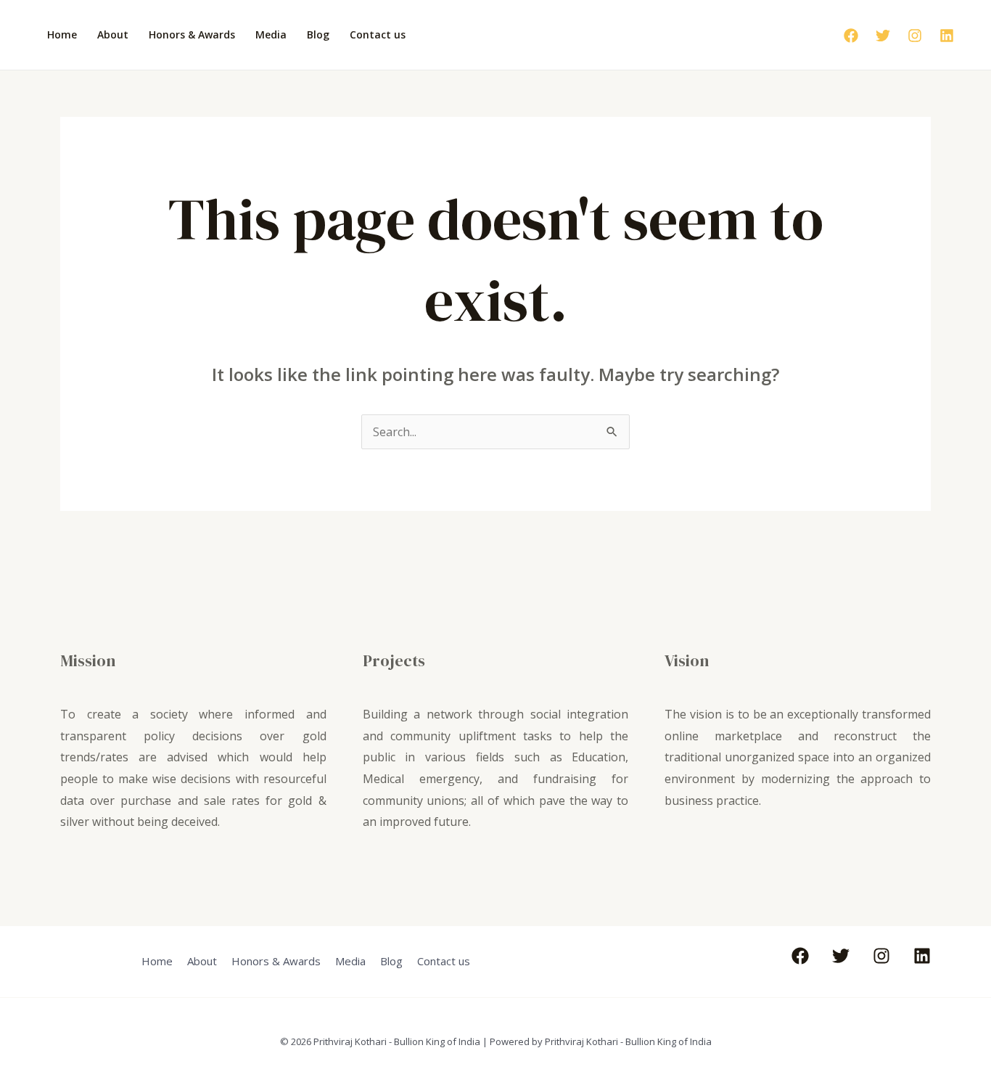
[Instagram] (915, 35)
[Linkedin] (946, 35)
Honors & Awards (192, 34)
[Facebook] (851, 35)
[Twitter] (883, 35)
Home (62, 34)
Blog (318, 34)
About (112, 34)
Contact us (378, 34)
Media (271, 34)
